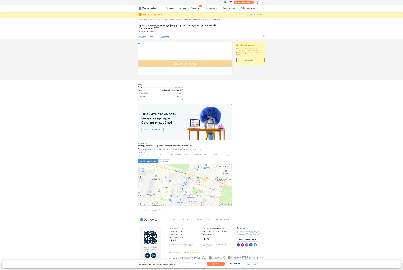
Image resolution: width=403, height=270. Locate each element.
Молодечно (179, 87)
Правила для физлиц (223, 220)
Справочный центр (247, 239)
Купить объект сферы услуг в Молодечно (169, 19)
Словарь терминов (203, 220)
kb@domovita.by (209, 234)
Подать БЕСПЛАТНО (245, 2)
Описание (142, 36)
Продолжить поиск (250, 60)
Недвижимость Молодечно (147, 19)
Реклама (186, 220)
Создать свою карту (158, 204)
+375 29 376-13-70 (175, 231)
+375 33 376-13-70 (175, 234)
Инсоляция (164, 161)
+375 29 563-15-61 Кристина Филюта (216, 231)
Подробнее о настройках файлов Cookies (254, 264)
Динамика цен (164, 36)
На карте (152, 36)
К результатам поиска (256, 14)
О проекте (173, 220)
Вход (261, 2)
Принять (215, 264)
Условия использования (225, 204)
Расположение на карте (148, 161)
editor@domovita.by (176, 237)
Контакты (241, 228)
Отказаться (235, 264)
